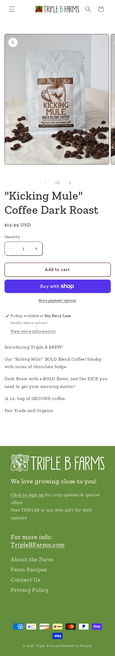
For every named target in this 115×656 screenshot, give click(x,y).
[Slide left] (45, 183)
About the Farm (32, 559)
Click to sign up (27, 494)
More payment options (57, 300)
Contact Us (26, 579)
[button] (11, 9)
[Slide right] (70, 183)
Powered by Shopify (76, 646)
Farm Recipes (29, 569)
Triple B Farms (47, 646)
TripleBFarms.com (38, 544)
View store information (33, 331)
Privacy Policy (29, 589)
